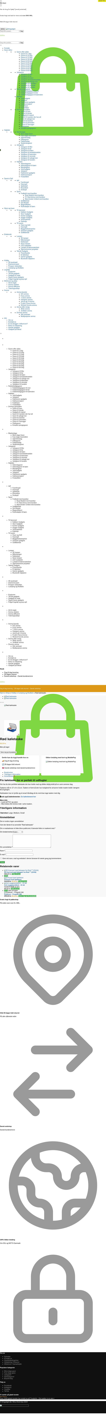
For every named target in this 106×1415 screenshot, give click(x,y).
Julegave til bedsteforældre (31, 80)
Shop (8, 693)
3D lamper (24, 238)
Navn (2, 851)
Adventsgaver (26, 163)
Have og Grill (25, 225)
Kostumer (11, 272)
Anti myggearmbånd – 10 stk (14, 885)
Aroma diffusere (14, 286)
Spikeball (24, 186)
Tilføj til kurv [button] (16, 874)
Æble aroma (25, 309)
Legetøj (7, 270)
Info (5, 318)
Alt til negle (12, 283)
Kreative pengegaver (28, 128)
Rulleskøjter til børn (28, 206)
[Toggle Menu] (1, 45)
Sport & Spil (8, 178)
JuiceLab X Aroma (27, 301)
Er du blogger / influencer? (18, 324)
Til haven (20, 223)
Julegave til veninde (28, 85)
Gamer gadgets (26, 257)
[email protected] (20, 9)
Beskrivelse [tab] (8, 772)
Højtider (19, 96)
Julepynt (24, 100)
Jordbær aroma (26, 311)
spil (18, 180)
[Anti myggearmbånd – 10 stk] (42, 883)
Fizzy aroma (25, 296)
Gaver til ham (25, 111)
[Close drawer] (1, 5)
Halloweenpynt (26, 104)
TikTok (6, 1391)
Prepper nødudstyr (15, 266)
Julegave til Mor (26, 74)
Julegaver (20, 72)
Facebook (7, 1385)
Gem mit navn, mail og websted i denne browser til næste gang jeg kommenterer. (31, 858)
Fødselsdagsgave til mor (30, 91)
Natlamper (24, 242)
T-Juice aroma (26, 298)
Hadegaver (25, 126)
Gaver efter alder (23, 52)
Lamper (19, 236)
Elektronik (7, 234)
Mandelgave (25, 167)
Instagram (7, 1387)
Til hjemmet (21, 210)
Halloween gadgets (28, 102)
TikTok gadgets (13, 273)
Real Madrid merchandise (34, 195)
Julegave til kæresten (28, 83)
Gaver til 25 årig (26, 63)
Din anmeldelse (6, 847)
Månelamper (25, 240)
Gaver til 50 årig (26, 69)
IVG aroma (25, 294)
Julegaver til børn (27, 78)
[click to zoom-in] (10, 698)
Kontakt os (12, 322)
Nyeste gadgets (14, 327)
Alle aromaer (25, 314)
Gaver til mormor (27, 121)
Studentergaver (26, 143)
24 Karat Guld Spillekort (12, 879)
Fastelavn (24, 106)
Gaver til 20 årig (26, 61)
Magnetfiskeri (26, 204)
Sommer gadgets (27, 231)
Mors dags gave (10, 1371)
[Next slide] (1, 702)
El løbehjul (25, 255)
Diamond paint (13, 264)
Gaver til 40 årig (26, 67)
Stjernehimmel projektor (29, 249)
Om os (10, 320)
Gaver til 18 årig (26, 59)
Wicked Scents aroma (29, 305)
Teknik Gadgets (22, 251)
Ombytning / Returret (11, 1362)
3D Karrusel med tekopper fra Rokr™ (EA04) (20, 872)
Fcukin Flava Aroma (28, 303)
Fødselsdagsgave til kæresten (32, 95)
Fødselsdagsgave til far (29, 93)
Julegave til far (26, 76)
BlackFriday (8, 1378)
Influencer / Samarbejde (13, 1364)
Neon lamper (25, 244)
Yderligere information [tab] (12, 774)
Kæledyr (24, 221)
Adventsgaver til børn (28, 165)
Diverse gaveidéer (23, 109)
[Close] (1, 333)
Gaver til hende (26, 113)
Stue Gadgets (26, 214)
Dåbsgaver (25, 139)
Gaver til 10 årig (26, 55)
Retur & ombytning (15, 326)
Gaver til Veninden (27, 123)
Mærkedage (21, 132)
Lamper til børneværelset (30, 247)
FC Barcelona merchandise (35, 197)
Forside (7, 48)
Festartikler (25, 108)
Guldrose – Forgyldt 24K (13, 894)
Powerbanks (25, 253)
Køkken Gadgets (27, 212)
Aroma (6, 290)
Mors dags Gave (27, 134)
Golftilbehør (25, 201)
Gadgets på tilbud (14, 329)
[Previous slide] (3, 702)
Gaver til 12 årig (26, 57)
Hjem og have (9, 208)
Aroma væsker (13, 285)
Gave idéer (8, 50)
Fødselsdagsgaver (23, 89)
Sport (18, 191)
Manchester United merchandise (37, 199)
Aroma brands (22, 292)
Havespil (24, 184)
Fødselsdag (25, 141)
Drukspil (24, 190)
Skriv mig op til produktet (8, 752)
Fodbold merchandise (29, 193)
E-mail (3, 854)
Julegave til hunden (28, 87)
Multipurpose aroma (28, 316)
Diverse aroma (22, 312)
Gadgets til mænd (27, 115)
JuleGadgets (25, 98)
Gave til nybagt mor (28, 119)
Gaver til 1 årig (26, 54)
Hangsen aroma (27, 299)
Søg (21, 31)
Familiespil (25, 182)
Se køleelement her (28, 797)
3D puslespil (12, 262)
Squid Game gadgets (16, 277)
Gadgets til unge (14, 275)
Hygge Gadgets (26, 218)
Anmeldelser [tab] (9, 776)
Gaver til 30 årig (26, 65)
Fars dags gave (10, 1373)
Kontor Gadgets (26, 216)
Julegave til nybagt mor (29, 82)
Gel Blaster (25, 203)
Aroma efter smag (23, 307)
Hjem (2, 693)
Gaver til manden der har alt (31, 117)
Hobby (6, 260)
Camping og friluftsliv (16, 268)
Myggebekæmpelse (28, 229)
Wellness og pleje (10, 281)
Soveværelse (25, 219)
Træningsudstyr (14, 288)
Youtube (7, 1389)
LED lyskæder (26, 245)
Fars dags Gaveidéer (28, 136)
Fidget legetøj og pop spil (17, 279)
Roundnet (24, 188)
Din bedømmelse (6, 832)
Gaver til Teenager (27, 124)
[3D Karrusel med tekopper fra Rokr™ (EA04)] (42, 870)
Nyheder (7, 1356)
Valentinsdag (25, 137)
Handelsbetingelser (11, 1360)
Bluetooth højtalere (28, 258)
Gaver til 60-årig (26, 70)
